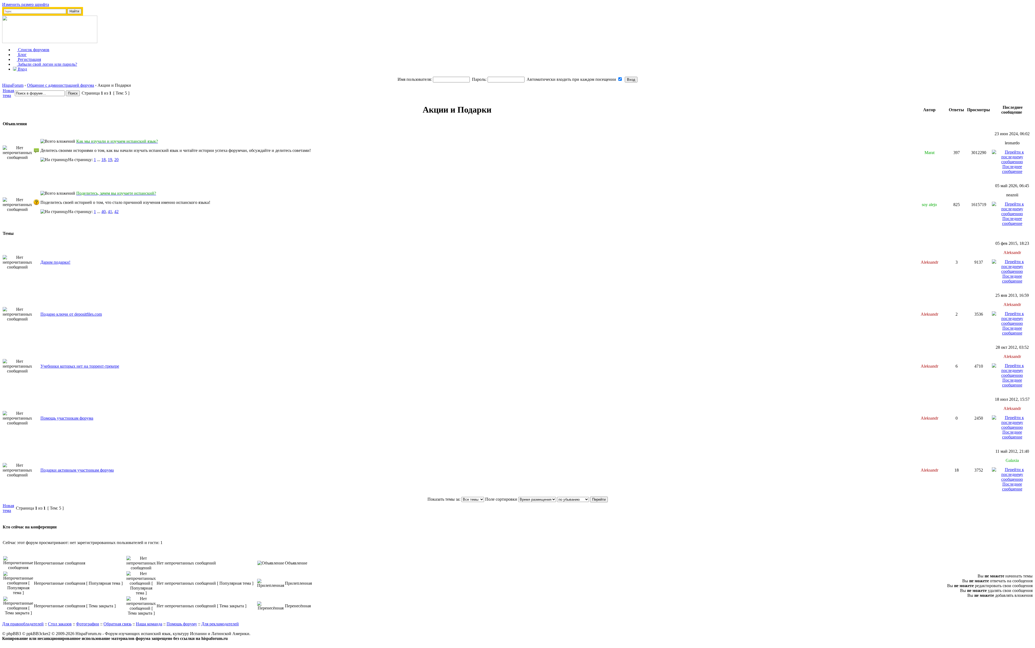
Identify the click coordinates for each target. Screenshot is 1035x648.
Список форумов (33, 49)
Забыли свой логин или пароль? (47, 64)
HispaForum (12, 85)
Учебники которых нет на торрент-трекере (79, 366)
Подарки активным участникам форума (77, 470)
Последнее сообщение (1012, 169)
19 (110, 159)
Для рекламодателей (220, 624)
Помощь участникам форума (66, 418)
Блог (22, 54)
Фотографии (87, 624)
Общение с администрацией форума (60, 85)
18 (103, 159)
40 (103, 211)
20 (116, 159)
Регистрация (29, 59)
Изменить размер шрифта (25, 4)
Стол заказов (60, 624)
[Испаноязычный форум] (49, 41)
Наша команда (149, 624)
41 (110, 211)
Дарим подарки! (55, 262)
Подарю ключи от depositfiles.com (71, 314)
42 (116, 211)
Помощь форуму (182, 624)
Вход (22, 69)
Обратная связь (118, 624)
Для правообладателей (23, 624)
